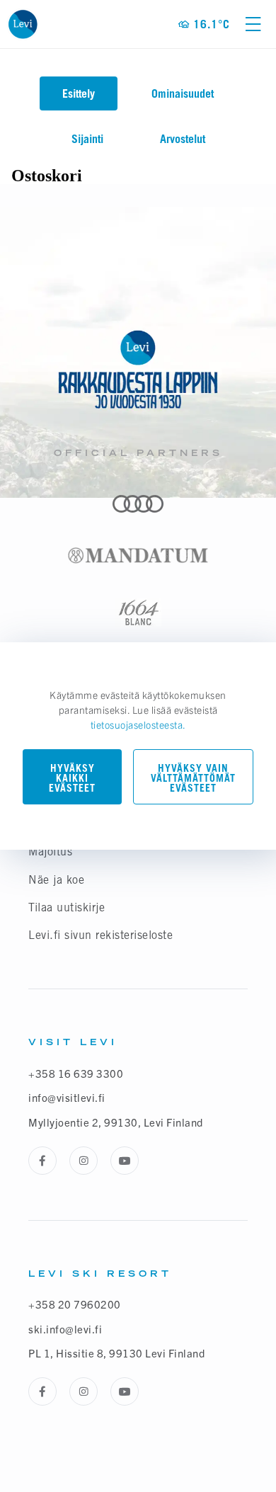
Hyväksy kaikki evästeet (72, 778)
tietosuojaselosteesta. (138, 724)
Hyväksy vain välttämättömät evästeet (193, 778)
